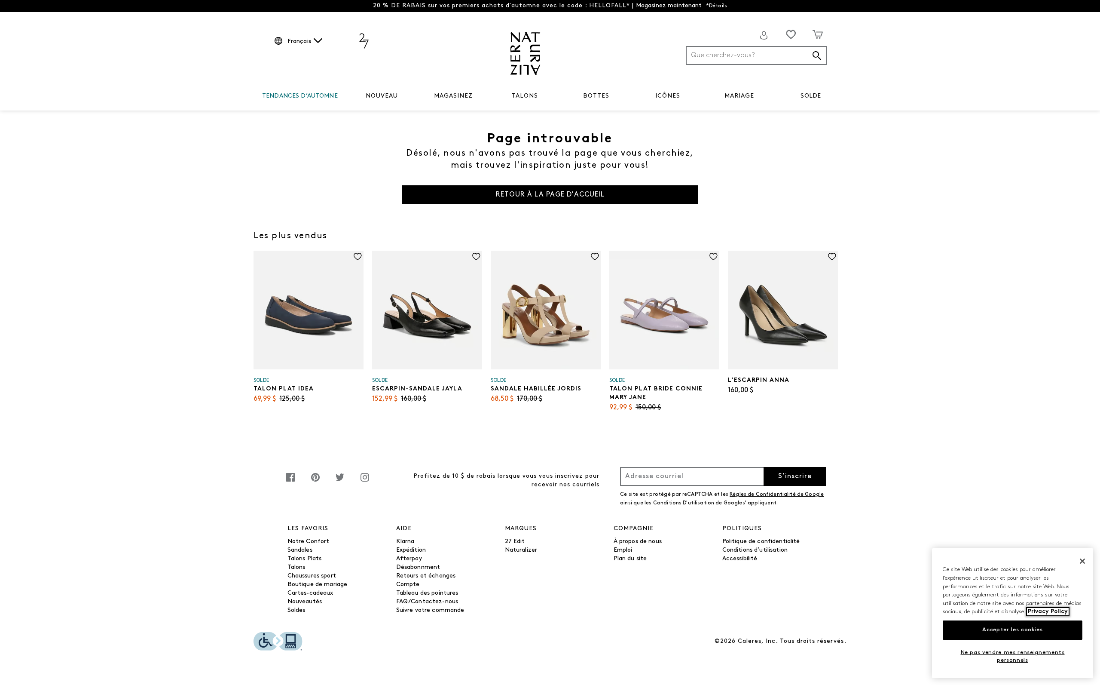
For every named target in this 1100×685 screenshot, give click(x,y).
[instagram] (365, 482)
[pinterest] (315, 482)
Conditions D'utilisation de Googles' (699, 503)
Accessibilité (740, 559)
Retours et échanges (426, 576)
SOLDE (811, 96)
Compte (408, 584)
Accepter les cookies (1012, 630)
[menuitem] (300, 98)
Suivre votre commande (430, 610)
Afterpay (409, 559)
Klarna (405, 541)
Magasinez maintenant (669, 6)
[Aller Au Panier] (817, 34)
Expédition (411, 550)
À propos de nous (638, 541)
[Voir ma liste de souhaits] (791, 34)
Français (299, 41)
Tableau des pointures (427, 593)
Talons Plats (304, 559)
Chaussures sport (311, 576)
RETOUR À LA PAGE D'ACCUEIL (550, 194)
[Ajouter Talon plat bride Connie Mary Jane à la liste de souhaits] (713, 256)
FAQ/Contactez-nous (427, 602)
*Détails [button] (716, 6)
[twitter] (340, 482)
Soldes (296, 610)
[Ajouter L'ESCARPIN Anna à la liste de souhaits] (832, 256)
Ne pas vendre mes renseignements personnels (1013, 656)
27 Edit (515, 541)
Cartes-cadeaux (310, 593)
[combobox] (756, 55)
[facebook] (290, 482)
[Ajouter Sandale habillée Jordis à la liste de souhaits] (595, 256)
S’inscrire (795, 476)
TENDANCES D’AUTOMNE (300, 96)
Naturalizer (521, 550)
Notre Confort (308, 541)
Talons (296, 567)
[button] (342, 96)
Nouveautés (304, 602)
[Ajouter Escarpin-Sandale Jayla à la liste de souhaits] (476, 256)
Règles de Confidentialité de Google (777, 494)
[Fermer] (1082, 561)
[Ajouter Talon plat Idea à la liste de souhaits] (358, 256)
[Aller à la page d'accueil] (525, 53)
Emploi (623, 550)
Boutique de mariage (317, 584)
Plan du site (630, 559)
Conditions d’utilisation (755, 550)
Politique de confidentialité (761, 541)
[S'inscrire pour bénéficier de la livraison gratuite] (764, 35)
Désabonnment (418, 567)
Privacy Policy (1048, 611)
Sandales (299, 550)
